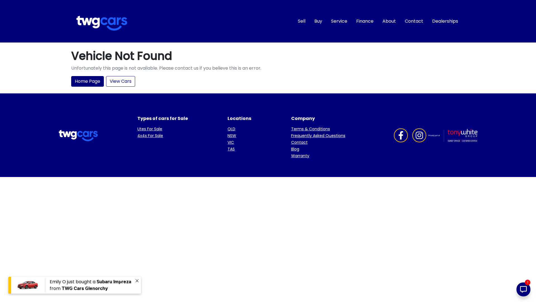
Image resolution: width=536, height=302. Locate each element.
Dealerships (445, 21)
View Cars (120, 81)
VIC (231, 142)
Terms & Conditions (310, 129)
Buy (318, 21)
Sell (301, 21)
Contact (414, 21)
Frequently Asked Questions (318, 135)
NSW (232, 135)
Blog (295, 149)
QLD (231, 129)
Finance (365, 21)
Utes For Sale (149, 129)
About (389, 21)
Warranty (300, 156)
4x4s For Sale (150, 135)
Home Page (87, 81)
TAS (231, 149)
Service (339, 21)
